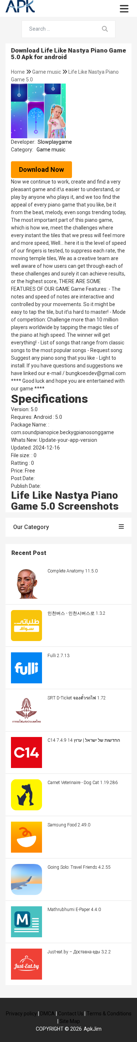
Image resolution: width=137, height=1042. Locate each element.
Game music (47, 72)
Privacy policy (21, 1013)
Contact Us (70, 1013)
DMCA (47, 1013)
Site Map (70, 1021)
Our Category (31, 527)
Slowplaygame (55, 142)
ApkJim (93, 1029)
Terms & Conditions (109, 1013)
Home (18, 72)
